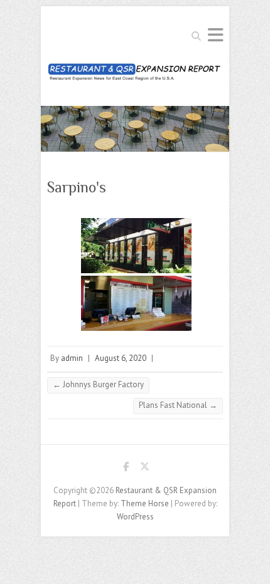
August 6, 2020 (120, 358)
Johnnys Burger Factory (98, 384)
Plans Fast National (178, 405)
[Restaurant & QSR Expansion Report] (135, 75)
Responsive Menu (215, 34)
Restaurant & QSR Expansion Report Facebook (125, 468)
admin (72, 358)
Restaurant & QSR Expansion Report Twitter (144, 468)
